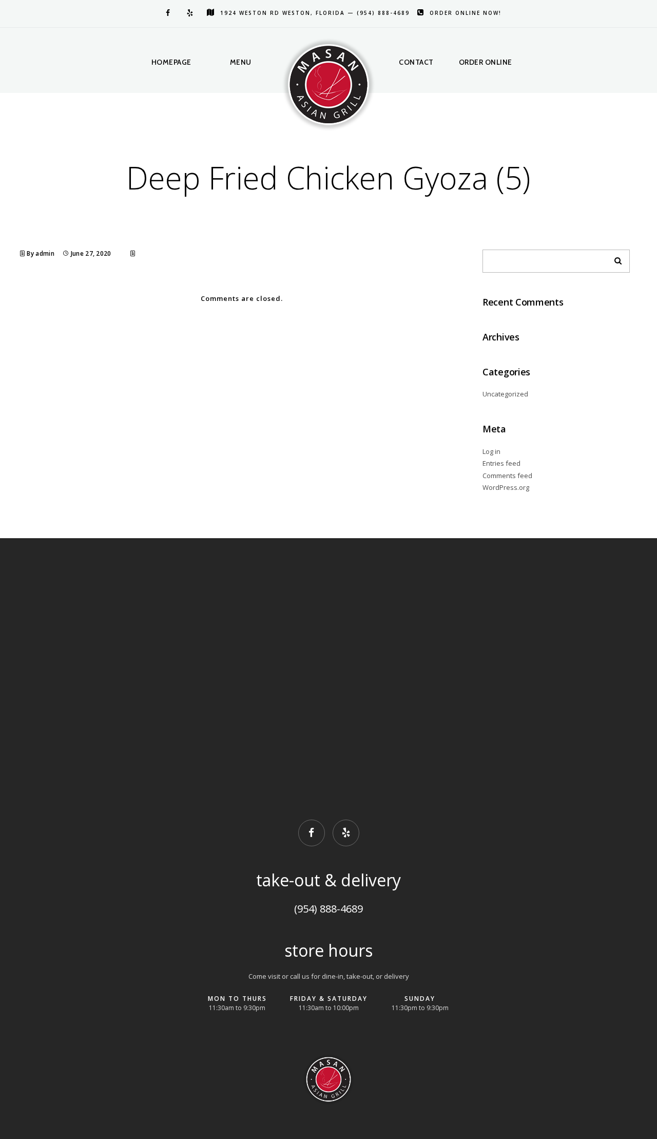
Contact (416, 62)
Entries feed (501, 463)
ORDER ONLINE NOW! (465, 12)
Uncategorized (505, 393)
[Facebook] (166, 12)
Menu (241, 62)
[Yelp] (189, 12)
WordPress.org (505, 487)
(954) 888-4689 (328, 909)
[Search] (614, 258)
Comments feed (507, 475)
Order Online (485, 62)
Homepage (171, 62)
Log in (491, 451)
